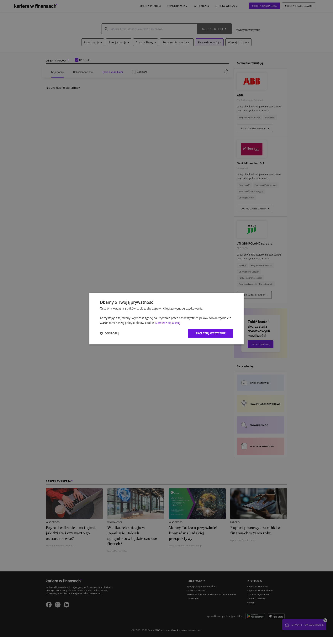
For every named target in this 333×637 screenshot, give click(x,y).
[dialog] (166, 318)
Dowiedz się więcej (167, 323)
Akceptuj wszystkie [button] (210, 333)
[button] (109, 333)
